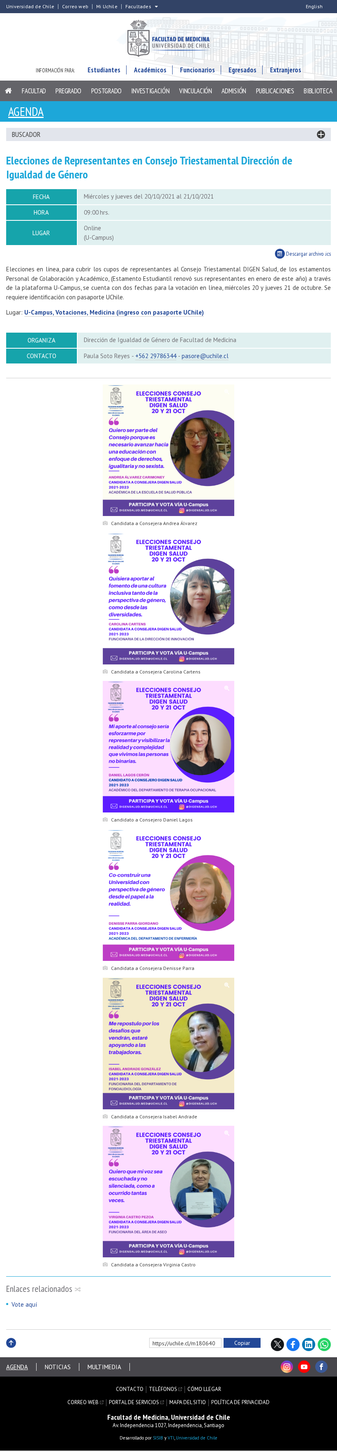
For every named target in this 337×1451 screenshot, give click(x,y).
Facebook (293, 1344)
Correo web (75, 6)
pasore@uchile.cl (205, 356)
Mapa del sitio (187, 1402)
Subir (11, 1352)
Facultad (34, 90)
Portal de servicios (134, 1402)
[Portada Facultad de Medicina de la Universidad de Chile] (168, 39)
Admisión (234, 90)
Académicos (150, 69)
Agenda (26, 111)
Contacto (129, 1389)
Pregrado (68, 90)
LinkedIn (308, 1344)
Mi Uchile (107, 6)
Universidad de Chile (30, 6)
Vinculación (195, 90)
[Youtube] (304, 1367)
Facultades (138, 6)
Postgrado (106, 90)
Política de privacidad (240, 1402)
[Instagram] (287, 1367)
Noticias (58, 1367)
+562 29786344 (155, 356)
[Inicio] (9, 91)
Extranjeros (285, 69)
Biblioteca (318, 90)
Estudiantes (104, 69)
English (314, 6)
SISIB (158, 1438)
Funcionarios (197, 69)
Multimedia (104, 1367)
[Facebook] (321, 1367)
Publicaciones (275, 90)
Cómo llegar (204, 1389)
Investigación (150, 90)
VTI (171, 1438)
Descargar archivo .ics (308, 253)
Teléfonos (163, 1389)
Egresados (242, 69)
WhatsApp (324, 1344)
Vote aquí (24, 1304)
